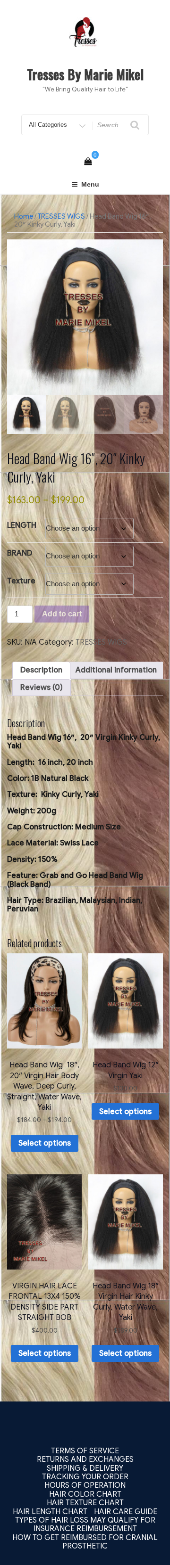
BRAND (19, 553)
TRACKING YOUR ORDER (85, 1477)
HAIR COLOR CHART (85, 1494)
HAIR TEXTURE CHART (85, 1503)
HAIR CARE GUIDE (125, 1511)
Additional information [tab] (116, 670)
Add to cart (62, 614)
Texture (21, 581)
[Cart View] (88, 161)
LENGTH (21, 525)
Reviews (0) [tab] (41, 687)
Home (23, 216)
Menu (90, 184)
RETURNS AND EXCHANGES (85, 1459)
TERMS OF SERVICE (85, 1451)
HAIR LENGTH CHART (50, 1511)
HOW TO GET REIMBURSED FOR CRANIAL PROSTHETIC (85, 1542)
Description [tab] (41, 670)
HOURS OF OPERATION (85, 1485)
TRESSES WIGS (61, 216)
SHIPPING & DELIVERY (85, 1468)
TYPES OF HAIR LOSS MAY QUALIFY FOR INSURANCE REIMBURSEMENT (85, 1524)
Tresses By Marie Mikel (85, 74)
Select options (44, 1143)
